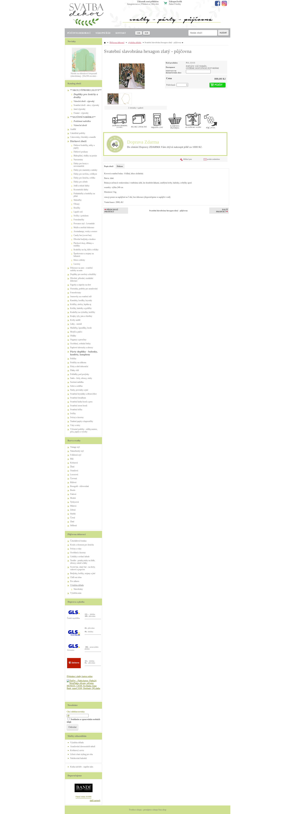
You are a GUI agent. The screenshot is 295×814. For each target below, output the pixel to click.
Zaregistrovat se (133, 4)
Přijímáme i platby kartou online (80, 676)
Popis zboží (108, 166)
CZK (138, 33)
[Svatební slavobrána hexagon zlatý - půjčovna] (132, 75)
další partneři (95, 800)
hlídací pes (187, 159)
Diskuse (120, 166)
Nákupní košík (175, 1)
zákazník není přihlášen (148, 1)
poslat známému (213, 159)
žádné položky (175, 4)
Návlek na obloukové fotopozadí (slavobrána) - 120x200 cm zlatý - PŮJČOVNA (83, 76)
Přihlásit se (145, 4)
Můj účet (155, 4)
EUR (146, 33)
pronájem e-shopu (150, 810)
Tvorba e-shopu (135, 810)
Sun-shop (162, 810)
